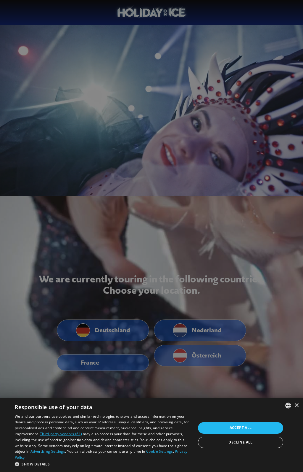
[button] (103, 464)
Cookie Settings (159, 451)
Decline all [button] (240, 442)
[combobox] (288, 406)
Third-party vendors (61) (61, 433)
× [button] (296, 405)
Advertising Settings (47, 451)
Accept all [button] (241, 427)
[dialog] (151, 435)
